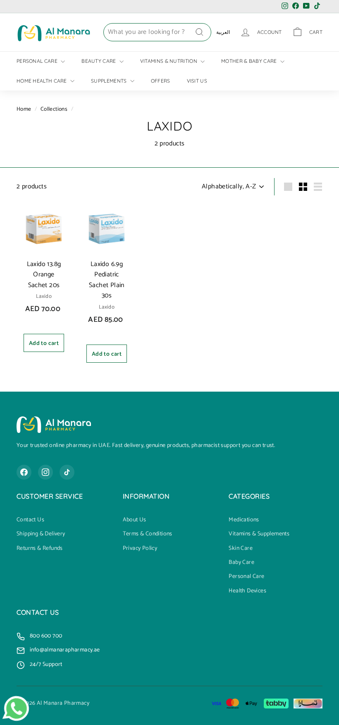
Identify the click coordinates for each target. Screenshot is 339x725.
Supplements (109, 81)
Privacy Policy (140, 548)
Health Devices (247, 591)
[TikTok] (67, 472)
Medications (244, 520)
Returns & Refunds (40, 548)
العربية (223, 32)
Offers (160, 81)
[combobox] (157, 32)
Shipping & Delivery (41, 534)
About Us (134, 520)
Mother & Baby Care (249, 61)
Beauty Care (99, 61)
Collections (54, 109)
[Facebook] (24, 472)
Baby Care (241, 562)
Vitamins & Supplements (259, 534)
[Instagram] (45, 472)
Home (24, 109)
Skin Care (241, 548)
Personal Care (38, 61)
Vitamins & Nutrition (169, 61)
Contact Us (30, 520)
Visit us (197, 81)
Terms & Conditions (147, 534)
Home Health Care (42, 81)
